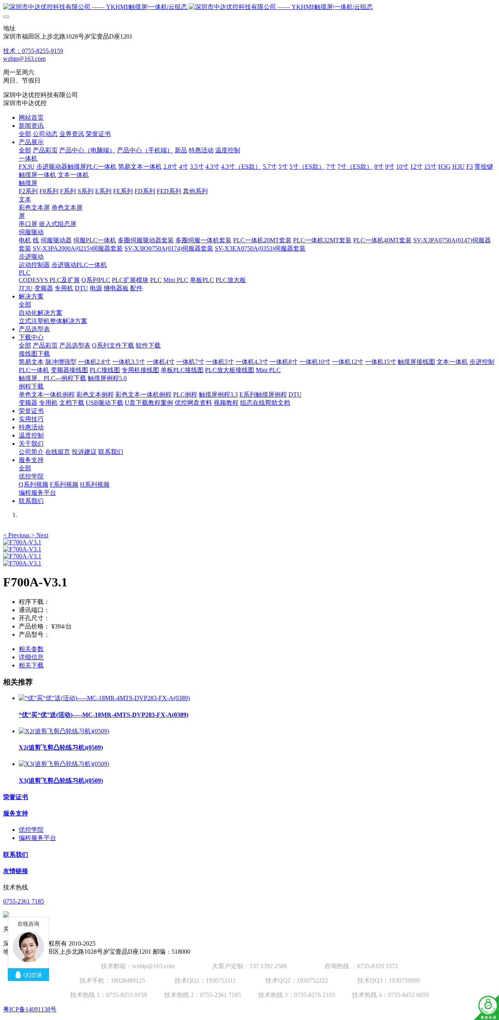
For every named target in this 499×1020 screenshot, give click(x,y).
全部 (25, 134)
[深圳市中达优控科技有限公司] (249, 7)
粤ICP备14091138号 (30, 1009)
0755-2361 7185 (23, 901)
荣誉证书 (15, 797)
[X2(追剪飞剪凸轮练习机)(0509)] (64, 731)
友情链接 (15, 871)
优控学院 (31, 829)
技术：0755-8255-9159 (33, 51)
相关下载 (31, 665)
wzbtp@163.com (24, 58)
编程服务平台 (37, 838)
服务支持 (15, 813)
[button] (17, 535)
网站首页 (31, 117)
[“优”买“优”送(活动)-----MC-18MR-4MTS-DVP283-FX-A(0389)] (104, 698)
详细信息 (31, 657)
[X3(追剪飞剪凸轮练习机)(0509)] (64, 764)
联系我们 (15, 854)
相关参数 (31, 649)
